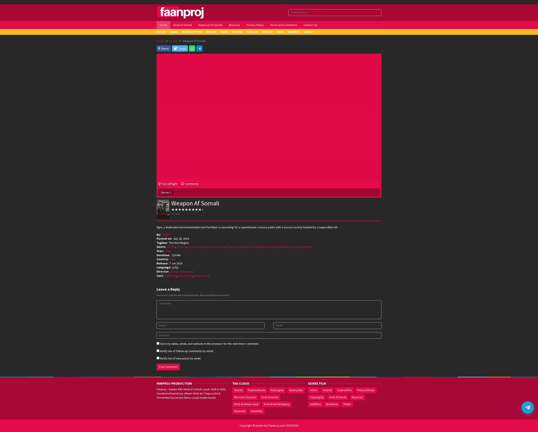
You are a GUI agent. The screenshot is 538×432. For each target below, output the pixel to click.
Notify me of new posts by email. (180, 358)
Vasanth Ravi (202, 276)
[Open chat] (528, 407)
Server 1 (166, 192)
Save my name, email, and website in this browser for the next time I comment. (209, 344)
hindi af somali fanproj (277, 404)
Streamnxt (295, 247)
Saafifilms (282, 247)
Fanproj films (196, 247)
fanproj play (296, 390)
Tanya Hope (185, 276)
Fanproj (181, 247)
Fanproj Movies (215, 247)
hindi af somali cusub (246, 404)
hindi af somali (269, 397)
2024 (168, 251)
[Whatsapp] (192, 48)
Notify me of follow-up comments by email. (187, 351)
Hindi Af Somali (251, 247)
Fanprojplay (233, 247)
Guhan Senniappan (181, 271)
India (172, 259)
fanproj (238, 390)
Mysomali (268, 247)
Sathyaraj (171, 276)
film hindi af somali (245, 397)
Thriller (308, 247)
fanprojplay (277, 390)
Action (171, 247)
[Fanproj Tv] (186, 12)
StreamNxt (256, 411)
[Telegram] (199, 48)
